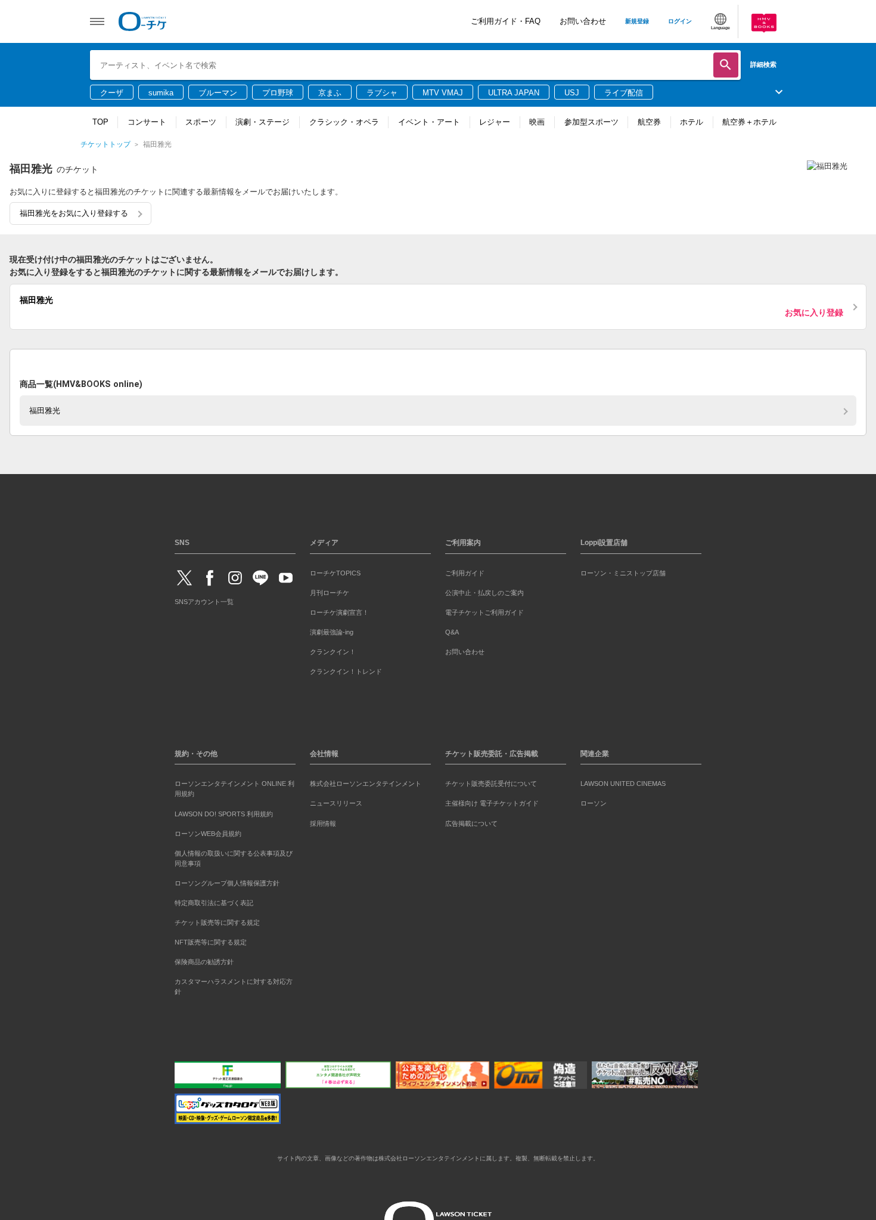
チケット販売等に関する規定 (217, 920)
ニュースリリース (336, 801)
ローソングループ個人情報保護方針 (227, 880)
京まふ (329, 92)
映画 (537, 121)
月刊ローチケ (329, 590)
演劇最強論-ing (331, 629)
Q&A (452, 629)
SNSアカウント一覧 (204, 599)
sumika (160, 92)
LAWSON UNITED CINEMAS (623, 781)
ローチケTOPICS (335, 570)
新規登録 (637, 21)
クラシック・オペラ (344, 121)
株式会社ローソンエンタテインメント (365, 781)
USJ (571, 92)
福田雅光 (44, 408)
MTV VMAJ (443, 92)
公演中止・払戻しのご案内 (484, 590)
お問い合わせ (583, 21)
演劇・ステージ (262, 121)
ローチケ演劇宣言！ (339, 610)
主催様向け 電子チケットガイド (492, 801)
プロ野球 (277, 92)
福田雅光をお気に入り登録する (74, 213)
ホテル (691, 121)
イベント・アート (429, 121)
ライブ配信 (623, 92)
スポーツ (200, 121)
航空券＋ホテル (749, 121)
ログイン (680, 21)
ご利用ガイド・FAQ (505, 21)
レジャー (494, 121)
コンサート (147, 121)
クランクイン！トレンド (346, 669)
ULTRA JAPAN (513, 92)
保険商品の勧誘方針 (204, 959)
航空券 (649, 121)
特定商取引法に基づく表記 (214, 900)
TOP (100, 121)
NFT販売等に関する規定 (211, 939)
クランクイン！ (333, 649)
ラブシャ (381, 92)
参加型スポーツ (591, 121)
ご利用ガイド (464, 570)
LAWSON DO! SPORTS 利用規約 (224, 811)
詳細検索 (763, 64)
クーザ (111, 92)
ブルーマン (217, 92)
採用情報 (323, 821)
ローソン (593, 801)
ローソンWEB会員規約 (208, 831)
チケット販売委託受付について (491, 781)
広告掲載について (471, 821)
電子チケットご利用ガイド (484, 610)
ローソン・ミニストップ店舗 (623, 570)
